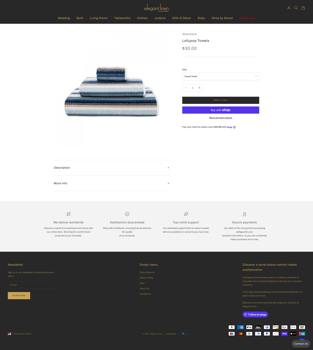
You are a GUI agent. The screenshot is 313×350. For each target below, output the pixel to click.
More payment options (220, 118)
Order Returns (147, 272)
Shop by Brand (222, 18)
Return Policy (146, 278)
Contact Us (145, 294)
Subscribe (19, 295)
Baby (201, 18)
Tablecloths (122, 18)
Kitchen (142, 18)
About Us (144, 288)
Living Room (99, 18)
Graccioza (189, 34)
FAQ (142, 283)
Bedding (64, 18)
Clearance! (247, 18)
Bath (79, 18)
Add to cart (221, 100)
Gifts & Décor (181, 18)
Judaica (160, 18)
